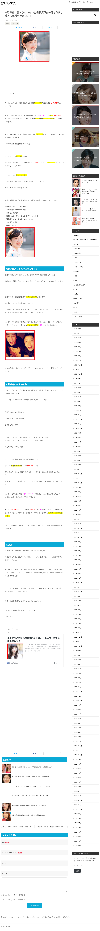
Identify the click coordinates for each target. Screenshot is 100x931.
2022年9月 (77, 542)
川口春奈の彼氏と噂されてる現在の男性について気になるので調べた (85, 94)
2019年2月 (77, 737)
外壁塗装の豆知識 (79, 285)
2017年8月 (77, 818)
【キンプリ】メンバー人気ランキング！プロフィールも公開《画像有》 (31, 786)
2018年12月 (78, 746)
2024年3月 (77, 460)
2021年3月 (77, 623)
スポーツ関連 (78, 267)
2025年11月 (78, 369)
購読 (77, 871)
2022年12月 (78, 528)
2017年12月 (78, 800)
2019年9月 (77, 705)
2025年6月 (77, 392)
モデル (7, 23)
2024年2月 (77, 465)
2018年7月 (77, 768)
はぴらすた (8, 3)
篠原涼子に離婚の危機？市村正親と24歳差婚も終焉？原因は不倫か (30, 776)
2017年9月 (77, 814)
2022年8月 (77, 546)
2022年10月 (78, 537)
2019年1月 (77, 741)
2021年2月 (77, 628)
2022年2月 (77, 573)
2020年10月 (78, 646)
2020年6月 (77, 664)
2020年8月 (77, 655)
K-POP (76, 244)
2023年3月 (77, 514)
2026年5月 (77, 342)
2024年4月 (77, 455)
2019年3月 (77, 732)
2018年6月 (77, 773)
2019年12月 (78, 691)
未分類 (76, 303)
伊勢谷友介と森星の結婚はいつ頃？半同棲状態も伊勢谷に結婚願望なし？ (32, 767)
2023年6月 (77, 501)
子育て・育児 (78, 298)
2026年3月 (77, 351)
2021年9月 (77, 596)
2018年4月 (77, 782)
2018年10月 (78, 755)
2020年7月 (77, 660)
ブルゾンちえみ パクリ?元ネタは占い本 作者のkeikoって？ (85, 137)
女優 (13, 23)
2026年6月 (77, 338)
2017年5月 (77, 832)
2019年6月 (77, 718)
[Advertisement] (34, 78)
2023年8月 (77, 492)
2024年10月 (78, 428)
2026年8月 (77, 328)
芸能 (17, 23)
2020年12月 (78, 637)
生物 (75, 307)
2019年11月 (78, 696)
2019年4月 (77, 728)
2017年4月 (77, 836)
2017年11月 (78, 805)
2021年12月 (78, 582)
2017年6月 (77, 827)
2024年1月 (77, 469)
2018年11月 (78, 750)
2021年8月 (77, 601)
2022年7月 (77, 551)
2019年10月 (78, 700)
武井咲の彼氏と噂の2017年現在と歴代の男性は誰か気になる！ (85, 116)
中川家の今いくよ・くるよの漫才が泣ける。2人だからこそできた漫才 (89, 191)
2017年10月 (78, 809)
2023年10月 (78, 483)
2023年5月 (77, 505)
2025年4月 (77, 401)
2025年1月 (77, 415)
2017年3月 (77, 841)
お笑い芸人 (77, 253)
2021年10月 (78, 591)
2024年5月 (77, 451)
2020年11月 (78, 641)
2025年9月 (77, 378)
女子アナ (77, 294)
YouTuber (77, 248)
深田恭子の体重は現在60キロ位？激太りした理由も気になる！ (29, 815)
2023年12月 (78, 474)
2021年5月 (77, 614)
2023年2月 (77, 519)
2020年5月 (77, 669)
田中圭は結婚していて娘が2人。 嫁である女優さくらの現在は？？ (85, 159)
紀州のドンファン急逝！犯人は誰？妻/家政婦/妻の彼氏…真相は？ (30, 796)
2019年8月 (77, 709)
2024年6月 (77, 446)
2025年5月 (77, 396)
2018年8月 (77, 764)
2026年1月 (77, 360)
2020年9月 (77, 650)
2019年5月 (77, 723)
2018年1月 (77, 796)
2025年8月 (77, 383)
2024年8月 (77, 437)
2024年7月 (77, 442)
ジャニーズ (77, 262)
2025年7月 (77, 387)
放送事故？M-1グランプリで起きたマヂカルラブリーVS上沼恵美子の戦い (51, 827)
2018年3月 (77, 787)
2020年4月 (77, 673)
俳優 (75, 276)
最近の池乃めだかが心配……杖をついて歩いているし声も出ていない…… (89, 220)
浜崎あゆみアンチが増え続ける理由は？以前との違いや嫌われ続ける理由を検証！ (18, 827)
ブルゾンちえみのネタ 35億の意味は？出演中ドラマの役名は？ (84, 73)
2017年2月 (77, 845)
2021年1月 (77, 632)
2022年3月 (77, 569)
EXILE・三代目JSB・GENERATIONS (85, 239)
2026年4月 (77, 347)
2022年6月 (77, 555)
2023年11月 (78, 478)
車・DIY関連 (78, 316)
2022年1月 (77, 578)
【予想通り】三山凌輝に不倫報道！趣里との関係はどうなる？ (89, 201)
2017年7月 (77, 823)
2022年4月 (77, 564)
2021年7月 (77, 605)
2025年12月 (78, 365)
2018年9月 (77, 759)
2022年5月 (77, 560)
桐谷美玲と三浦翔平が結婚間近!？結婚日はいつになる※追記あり (30, 805)
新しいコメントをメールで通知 (14, 895)
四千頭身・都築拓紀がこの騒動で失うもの (89, 181)
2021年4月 (77, 619)
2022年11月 (78, 533)
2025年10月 (78, 374)
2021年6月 (77, 610)
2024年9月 (77, 433)
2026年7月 (77, 333)
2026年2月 (77, 356)
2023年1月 (77, 523)
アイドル (77, 258)
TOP (8, 917)
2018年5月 (77, 777)
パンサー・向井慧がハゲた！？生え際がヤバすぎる (89, 209)
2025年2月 (77, 410)
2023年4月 (77, 510)
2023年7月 (77, 496)
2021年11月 (78, 587)
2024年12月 (78, 419)
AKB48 (76, 235)
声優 (75, 280)
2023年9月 (77, 487)
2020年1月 (77, 687)
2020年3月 (77, 678)
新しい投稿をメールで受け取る (14, 899)
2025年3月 (77, 406)
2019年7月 (77, 714)
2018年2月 (77, 791)
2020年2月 (77, 682)
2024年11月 (78, 424)
